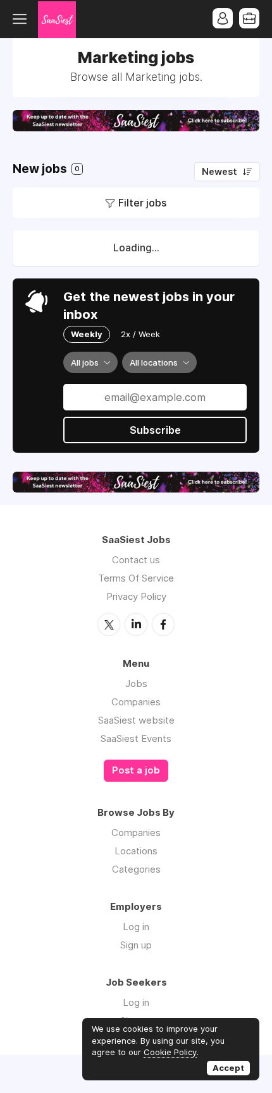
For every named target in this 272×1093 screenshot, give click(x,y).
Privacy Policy (136, 596)
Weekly (86, 334)
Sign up (136, 945)
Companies (136, 702)
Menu (22, 18)
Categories (136, 869)
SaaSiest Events (136, 738)
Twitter (109, 624)
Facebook (163, 624)
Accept (228, 1068)
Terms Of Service (136, 578)
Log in (136, 927)
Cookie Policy (170, 1052)
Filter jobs (142, 202)
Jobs (136, 684)
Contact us (136, 560)
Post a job (136, 770)
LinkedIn (136, 624)
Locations (136, 851)
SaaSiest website (136, 720)
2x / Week (140, 334)
